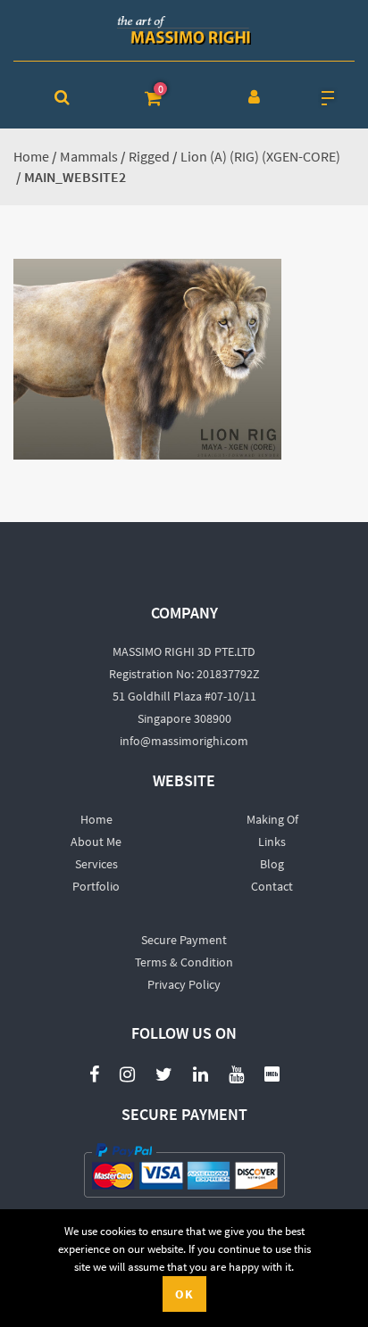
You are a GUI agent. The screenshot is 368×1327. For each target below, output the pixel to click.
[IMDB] (272, 1073)
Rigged (149, 156)
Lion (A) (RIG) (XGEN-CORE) (260, 156)
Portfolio (96, 886)
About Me (96, 842)
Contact (272, 886)
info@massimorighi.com (184, 741)
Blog (272, 864)
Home (31, 156)
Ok (184, 1294)
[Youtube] (236, 1064)
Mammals (89, 156)
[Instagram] (127, 1073)
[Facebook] (94, 1073)
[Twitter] (163, 1073)
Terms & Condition (184, 962)
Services (96, 864)
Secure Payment (184, 940)
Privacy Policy (184, 984)
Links (272, 842)
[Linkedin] (200, 1073)
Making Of (272, 819)
